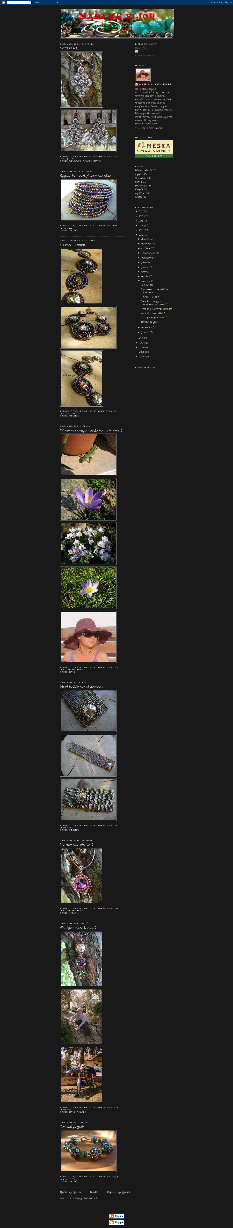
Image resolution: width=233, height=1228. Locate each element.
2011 (141, 338)
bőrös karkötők (143, 170)
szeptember (148, 253)
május (145, 271)
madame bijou (117, 16)
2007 (142, 356)
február (146, 327)
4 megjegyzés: (68, 1179)
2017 (141, 211)
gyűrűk (138, 181)
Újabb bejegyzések (70, 1192)
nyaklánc (87, 161)
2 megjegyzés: (68, 159)
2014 (141, 225)
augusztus (147, 257)
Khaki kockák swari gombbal (81, 687)
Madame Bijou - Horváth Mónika (155, 84)
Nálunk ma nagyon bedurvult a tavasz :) (91, 431)
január (145, 332)
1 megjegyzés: (68, 228)
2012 (141, 235)
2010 (141, 342)
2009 (141, 347)
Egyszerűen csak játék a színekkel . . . (88, 176)
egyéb (72, 672)
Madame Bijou (141, 48)
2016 (141, 216)
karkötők (74, 231)
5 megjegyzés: (68, 413)
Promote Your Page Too (145, 55)
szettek (97, 161)
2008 (142, 352)
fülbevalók (75, 161)
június (145, 267)
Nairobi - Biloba (72, 245)
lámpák (139, 189)
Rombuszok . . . (71, 48)
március (146, 281)
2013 (141, 230)
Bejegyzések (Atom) (86, 1198)
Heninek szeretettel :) (76, 845)
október (146, 248)
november (147, 243)
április (145, 276)
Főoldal (94, 1192)
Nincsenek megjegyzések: (74, 670)
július (144, 262)
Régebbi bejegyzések (118, 1192)
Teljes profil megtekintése (149, 128)
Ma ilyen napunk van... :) (78, 928)
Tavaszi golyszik (72, 1127)
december (147, 239)
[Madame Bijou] (136, 52)
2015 (141, 220)
